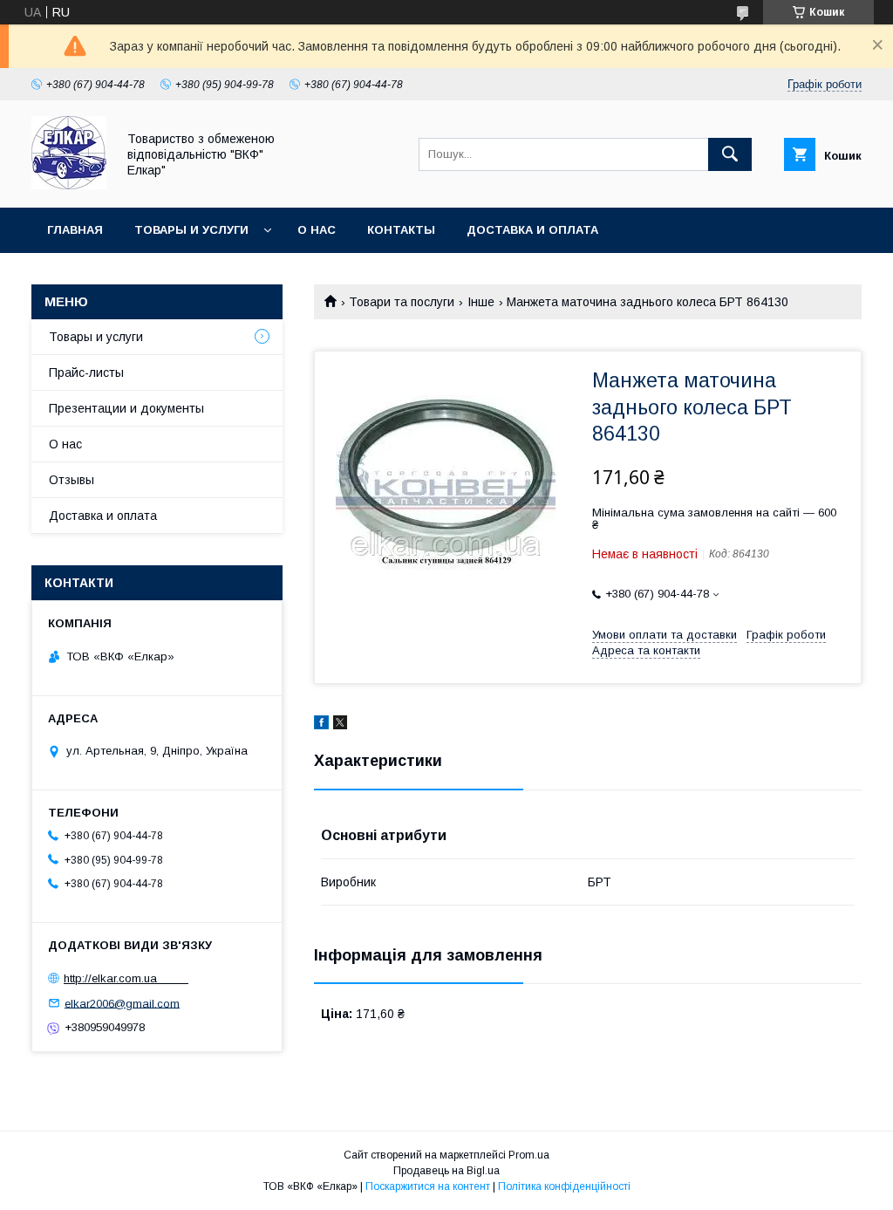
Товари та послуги (401, 302)
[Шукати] (730, 154)
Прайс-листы (86, 372)
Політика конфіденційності (564, 1186)
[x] (340, 725)
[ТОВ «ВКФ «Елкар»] (68, 185)
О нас (316, 229)
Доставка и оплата (532, 229)
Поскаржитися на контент (427, 1186)
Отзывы (71, 480)
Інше (480, 302)
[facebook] (321, 725)
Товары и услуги (191, 229)
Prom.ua (528, 1155)
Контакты (401, 229)
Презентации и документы (126, 408)
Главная (75, 229)
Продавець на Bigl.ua (446, 1171)
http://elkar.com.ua (126, 978)
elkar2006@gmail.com (122, 1002)
